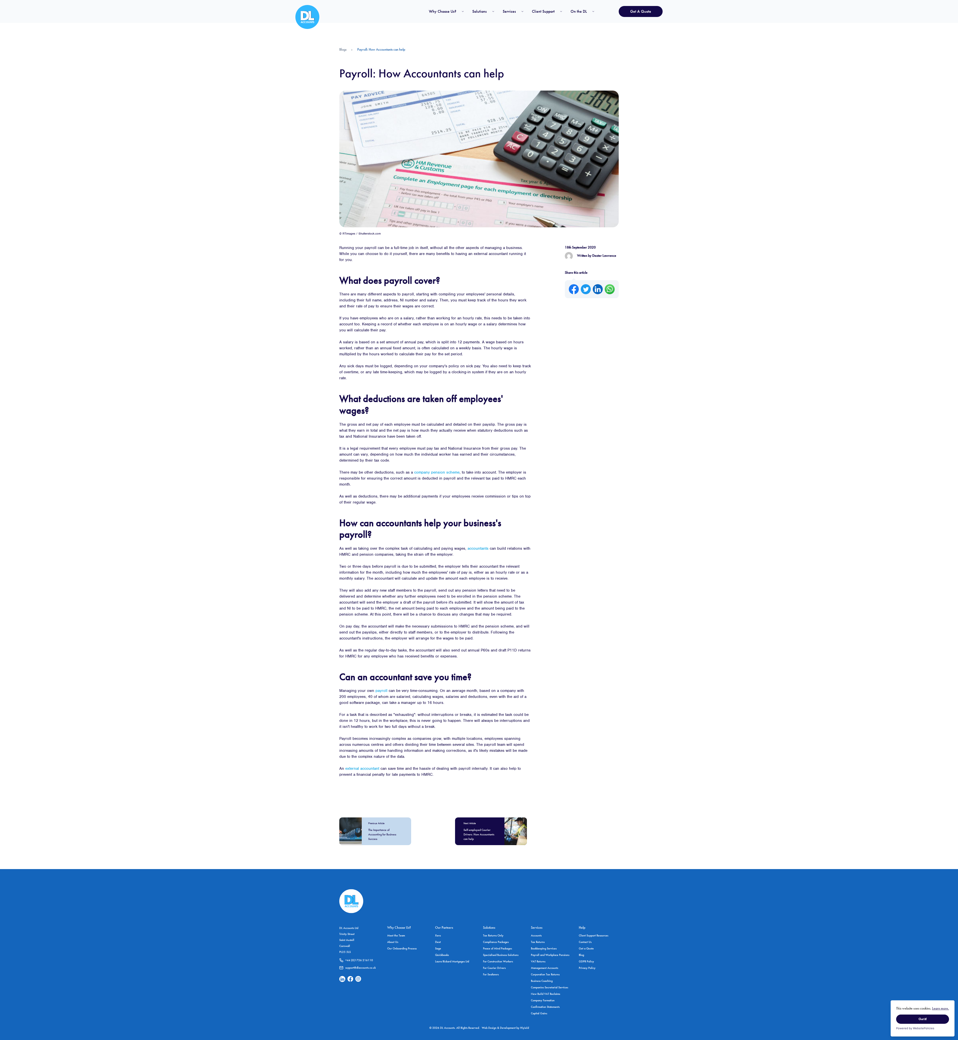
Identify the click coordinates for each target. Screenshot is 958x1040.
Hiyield (524, 1028)
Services (509, 11)
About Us (392, 942)
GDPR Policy (586, 961)
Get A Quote (640, 11)
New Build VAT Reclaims (545, 994)
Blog (581, 955)
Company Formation (543, 1000)
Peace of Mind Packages (497, 948)
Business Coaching (542, 981)
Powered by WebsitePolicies (915, 1028)
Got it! (923, 1019)
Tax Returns (538, 942)
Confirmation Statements (545, 1007)
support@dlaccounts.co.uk (360, 968)
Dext (438, 942)
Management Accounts (544, 968)
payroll (381, 690)
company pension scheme (437, 472)
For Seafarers (491, 974)
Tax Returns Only (493, 935)
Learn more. (940, 1008)
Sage (438, 948)
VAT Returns (538, 961)
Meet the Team (396, 935)
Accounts (536, 935)
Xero (438, 935)
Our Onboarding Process (402, 948)
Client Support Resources (593, 935)
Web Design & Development (499, 1028)
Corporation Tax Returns (545, 974)
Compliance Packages (496, 942)
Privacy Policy (587, 968)
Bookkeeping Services (544, 948)
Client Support (543, 11)
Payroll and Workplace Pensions (550, 955)
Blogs (343, 49)
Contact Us (585, 942)
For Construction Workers (498, 961)
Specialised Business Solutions (500, 955)
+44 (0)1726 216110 (359, 960)
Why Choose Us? (442, 11)
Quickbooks (442, 955)
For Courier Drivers (494, 968)
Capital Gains (539, 1013)
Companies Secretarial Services (549, 987)
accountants (478, 548)
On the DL (579, 11)
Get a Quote (586, 948)
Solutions (479, 11)
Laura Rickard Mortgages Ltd (452, 961)
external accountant (362, 768)
